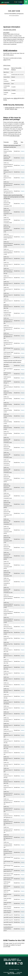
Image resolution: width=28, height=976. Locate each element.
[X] (12, 963)
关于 (18, 959)
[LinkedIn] (15, 963)
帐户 (16, 2)
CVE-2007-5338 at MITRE (9, 29)
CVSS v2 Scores (6, 65)
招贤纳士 (5, 959)
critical (4, 59)
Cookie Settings (19, 972)
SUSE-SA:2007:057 (10, 107)
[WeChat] (18, 963)
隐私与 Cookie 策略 (11, 973)
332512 (15, 98)
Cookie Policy (18, 973)
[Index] (14, 15)
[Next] (17, 15)
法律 (9, 959)
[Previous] (11, 15)
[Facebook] (9, 963)
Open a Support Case (15, 969)
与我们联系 (18, 960)
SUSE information (10, 50)
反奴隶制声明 (13, 959)
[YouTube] (7, 963)
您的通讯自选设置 (7, 960)
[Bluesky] (21, 963)
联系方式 (14, 960)
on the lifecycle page (14, 135)
